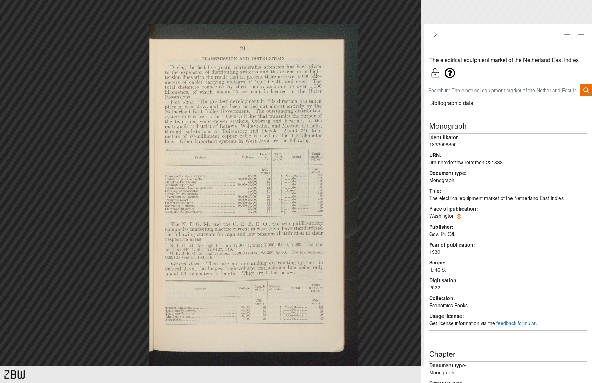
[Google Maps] (459, 215)
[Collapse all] (567, 34)
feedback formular (515, 323)
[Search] (586, 90)
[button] (508, 71)
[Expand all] (581, 34)
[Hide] (434, 34)
